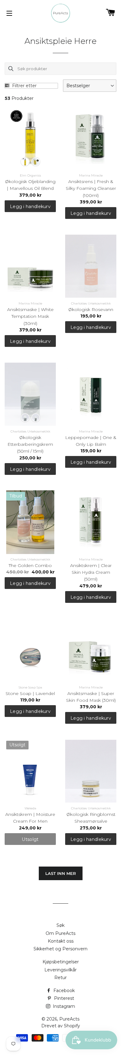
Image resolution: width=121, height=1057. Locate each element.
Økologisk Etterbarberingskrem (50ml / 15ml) (30, 444)
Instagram (63, 1006)
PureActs (69, 1019)
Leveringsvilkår (60, 970)
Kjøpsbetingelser (61, 962)
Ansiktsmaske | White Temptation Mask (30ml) (30, 316)
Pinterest (63, 998)
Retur (60, 977)
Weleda (30, 808)
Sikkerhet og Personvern (60, 949)
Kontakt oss (61, 941)
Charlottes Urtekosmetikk (91, 303)
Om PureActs (60, 933)
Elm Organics (30, 175)
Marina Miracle (91, 175)
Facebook (63, 990)
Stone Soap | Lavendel (30, 693)
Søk (60, 925)
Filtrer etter (24, 85)
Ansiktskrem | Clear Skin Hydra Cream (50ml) (91, 572)
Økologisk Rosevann (90, 309)
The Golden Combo (30, 565)
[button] (89, 86)
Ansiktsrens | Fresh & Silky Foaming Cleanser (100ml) (91, 188)
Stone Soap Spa (30, 687)
